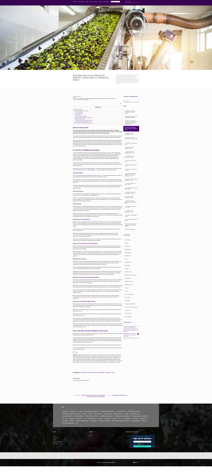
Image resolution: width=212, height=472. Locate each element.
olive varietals (142, 418)
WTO (77, 423)
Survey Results (113, 98)
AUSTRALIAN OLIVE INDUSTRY (109, 462)
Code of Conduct (98, 413)
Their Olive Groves (79, 113)
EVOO (112, 246)
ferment (127, 413)
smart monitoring (136, 420)
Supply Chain (109, 98)
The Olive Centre (76, 140)
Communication (85, 98)
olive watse (65, 420)
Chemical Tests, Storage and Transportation (83, 117)
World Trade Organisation (68, 423)
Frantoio (97, 193)
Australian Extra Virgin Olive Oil (91, 411)
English (113, 1)
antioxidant (72, 411)
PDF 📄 (111, 103)
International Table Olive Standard (140, 416)
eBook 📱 (119, 103)
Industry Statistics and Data (97, 98)
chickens (90, 413)
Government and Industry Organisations (83, 121)
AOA (78, 411)
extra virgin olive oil (78, 165)
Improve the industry (79, 416)
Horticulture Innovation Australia (84, 168)
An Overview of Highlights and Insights (80, 110)
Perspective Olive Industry (82, 420)
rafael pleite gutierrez (104, 420)
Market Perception (104, 98)
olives (119, 418)
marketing (71, 418)
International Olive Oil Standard (122, 416)
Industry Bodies (90, 98)
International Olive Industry (106, 416)
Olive (84, 418)
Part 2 (76, 352)
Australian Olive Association (107, 411)
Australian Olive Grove (121, 411)
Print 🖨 (105, 103)
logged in (80, 380)
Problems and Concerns (80, 118)
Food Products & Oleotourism (81, 116)
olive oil (114, 418)
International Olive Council (92, 416)
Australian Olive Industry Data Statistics (83, 99)
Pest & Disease (93, 420)
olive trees (135, 418)
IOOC (67, 418)
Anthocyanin (65, 411)
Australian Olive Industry (134, 411)
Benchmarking (81, 98)
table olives (144, 420)
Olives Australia (126, 418)
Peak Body (72, 420)
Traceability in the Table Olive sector (129, 338)
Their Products (78, 114)
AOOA (81, 411)
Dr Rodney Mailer (107, 413)
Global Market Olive (135, 413)
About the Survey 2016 (77, 109)
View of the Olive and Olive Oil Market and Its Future (83, 122)
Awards (84, 413)
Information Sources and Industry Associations (84, 120)
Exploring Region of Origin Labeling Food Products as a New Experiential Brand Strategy (129, 335)
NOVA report (79, 418)
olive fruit (99, 418)
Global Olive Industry (67, 416)
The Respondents (78, 112)
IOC (63, 418)
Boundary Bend (100, 155)
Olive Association (92, 418)
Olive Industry (107, 418)
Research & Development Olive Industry (121, 420)
